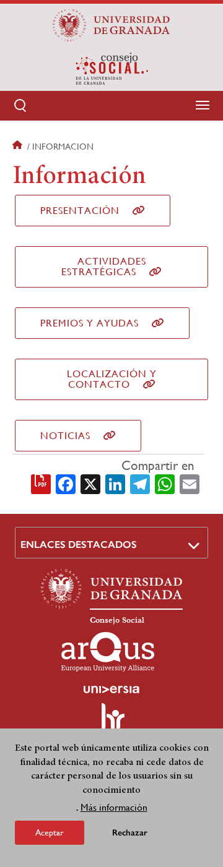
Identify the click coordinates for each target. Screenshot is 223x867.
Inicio (18, 146)
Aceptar (49, 832)
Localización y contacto (112, 379)
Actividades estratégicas (103, 266)
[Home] (111, 68)
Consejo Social (117, 620)
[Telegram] (140, 483)
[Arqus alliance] (107, 652)
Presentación (80, 210)
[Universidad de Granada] (111, 25)
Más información (114, 807)
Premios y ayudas (89, 323)
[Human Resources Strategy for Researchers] (111, 722)
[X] (90, 483)
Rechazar (129, 832)
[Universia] (111, 689)
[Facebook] (66, 483)
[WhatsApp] (165, 483)
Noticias (65, 436)
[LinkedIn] (115, 483)
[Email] (189, 483)
